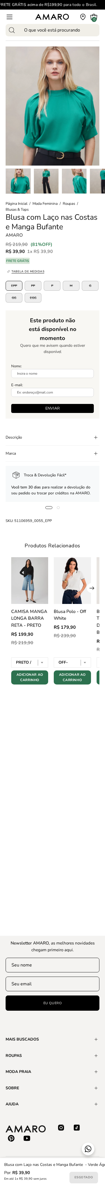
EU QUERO (52, 1003)
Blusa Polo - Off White (70, 615)
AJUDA (12, 1104)
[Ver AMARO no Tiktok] (76, 1128)
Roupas (69, 203)
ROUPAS (14, 1055)
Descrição (14, 437)
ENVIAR (52, 408)
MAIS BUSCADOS (22, 1039)
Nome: (16, 366)
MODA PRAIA (18, 1071)
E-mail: (17, 385)
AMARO (14, 235)
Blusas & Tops (17, 209)
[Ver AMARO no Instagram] (61, 1128)
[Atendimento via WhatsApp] (88, 1149)
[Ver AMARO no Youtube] (26, 1138)
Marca (11, 453)
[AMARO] (52, 17)
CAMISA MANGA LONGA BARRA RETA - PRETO (29, 618)
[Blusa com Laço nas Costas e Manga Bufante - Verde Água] (18, 181)
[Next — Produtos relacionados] (92, 588)
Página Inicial (16, 203)
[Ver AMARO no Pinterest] (11, 1138)
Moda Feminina (45, 203)
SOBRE (12, 1088)
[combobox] (52, 30)
